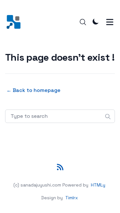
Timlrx (71, 198)
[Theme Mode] (96, 21)
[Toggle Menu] (110, 22)
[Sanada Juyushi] (15, 22)
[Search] (83, 22)
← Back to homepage (33, 90)
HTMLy (98, 185)
